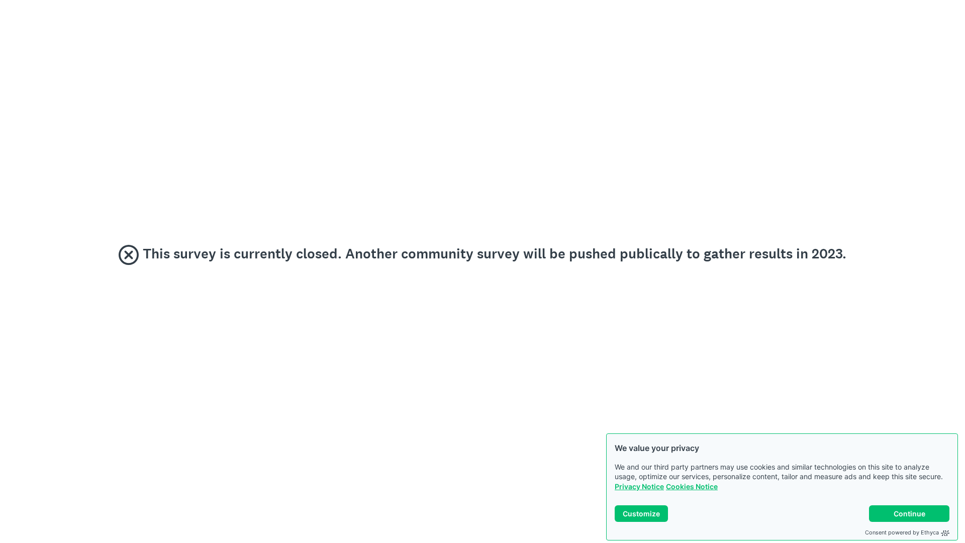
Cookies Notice (692, 486)
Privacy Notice (639, 486)
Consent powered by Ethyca (902, 532)
